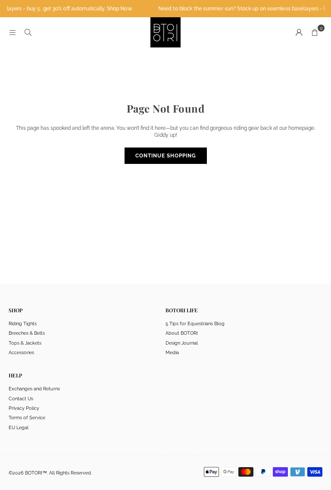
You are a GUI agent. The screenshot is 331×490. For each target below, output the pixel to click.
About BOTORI (182, 333)
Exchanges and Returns (34, 389)
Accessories (21, 352)
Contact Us (21, 399)
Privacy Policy (24, 408)
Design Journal (182, 343)
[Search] (28, 32)
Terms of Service (27, 418)
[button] (314, 32)
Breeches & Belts (27, 333)
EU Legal (18, 427)
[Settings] (299, 32)
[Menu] (12, 32)
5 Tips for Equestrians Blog (195, 324)
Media (172, 352)
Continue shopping (165, 156)
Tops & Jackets (25, 343)
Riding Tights (23, 324)
